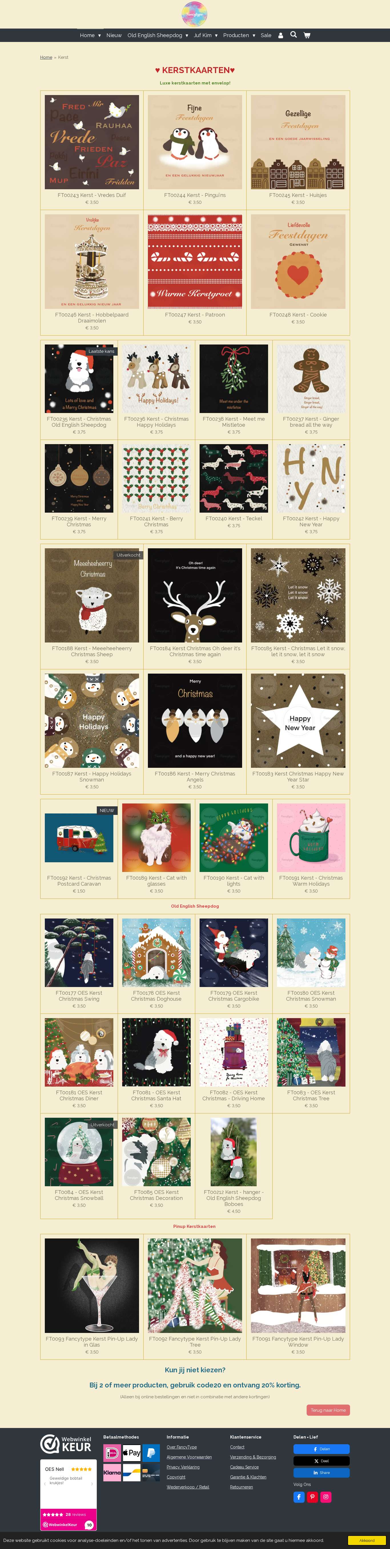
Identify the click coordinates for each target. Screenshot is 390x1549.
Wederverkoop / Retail (188, 1487)
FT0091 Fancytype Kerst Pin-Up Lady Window (298, 1342)
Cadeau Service (244, 1467)
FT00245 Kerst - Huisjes (298, 195)
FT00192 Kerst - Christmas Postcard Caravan (79, 881)
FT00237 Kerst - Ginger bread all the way (311, 422)
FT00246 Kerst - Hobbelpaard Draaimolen (91, 318)
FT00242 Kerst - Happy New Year (311, 521)
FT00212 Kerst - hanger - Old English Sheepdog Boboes (234, 1198)
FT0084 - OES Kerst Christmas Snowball (79, 1195)
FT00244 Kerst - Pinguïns (195, 195)
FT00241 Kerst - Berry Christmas (156, 521)
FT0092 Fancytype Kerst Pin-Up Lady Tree (195, 1342)
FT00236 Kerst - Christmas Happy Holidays (156, 422)
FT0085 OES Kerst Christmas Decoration (156, 1195)
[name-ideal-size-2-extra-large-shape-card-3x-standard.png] (112, 1453)
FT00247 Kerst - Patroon (195, 315)
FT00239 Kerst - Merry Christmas (79, 521)
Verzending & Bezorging (253, 1457)
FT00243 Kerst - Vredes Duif (92, 195)
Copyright (176, 1477)
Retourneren (241, 1487)
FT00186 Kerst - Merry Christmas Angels (195, 777)
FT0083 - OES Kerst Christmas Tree (311, 1095)
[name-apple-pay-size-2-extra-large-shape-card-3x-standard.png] (131, 1453)
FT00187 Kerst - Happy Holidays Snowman (91, 777)
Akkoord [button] (367, 1540)
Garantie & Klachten (248, 1477)
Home (46, 57)
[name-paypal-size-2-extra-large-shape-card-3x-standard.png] (151, 1453)
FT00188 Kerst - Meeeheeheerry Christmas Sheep (92, 651)
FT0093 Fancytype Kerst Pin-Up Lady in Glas (92, 1342)
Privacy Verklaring (183, 1467)
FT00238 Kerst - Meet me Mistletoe (234, 422)
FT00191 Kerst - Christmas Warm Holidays (311, 881)
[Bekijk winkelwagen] (306, 35)
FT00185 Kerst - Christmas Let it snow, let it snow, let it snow (298, 651)
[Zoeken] (293, 34)
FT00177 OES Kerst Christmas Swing (79, 996)
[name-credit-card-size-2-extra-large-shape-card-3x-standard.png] (151, 1472)
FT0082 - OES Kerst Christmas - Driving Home (233, 1095)
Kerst (63, 57)
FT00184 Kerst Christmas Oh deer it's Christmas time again (195, 651)
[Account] (280, 35)
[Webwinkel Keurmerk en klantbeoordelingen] (65, 1452)
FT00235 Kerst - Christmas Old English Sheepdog (79, 422)
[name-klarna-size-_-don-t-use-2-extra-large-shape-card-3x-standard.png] (112, 1472)
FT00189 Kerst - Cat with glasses (156, 881)
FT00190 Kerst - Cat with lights (234, 881)
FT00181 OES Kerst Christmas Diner (79, 1095)
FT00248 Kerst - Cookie (298, 315)
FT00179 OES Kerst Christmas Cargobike (233, 996)
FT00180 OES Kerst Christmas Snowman (311, 996)
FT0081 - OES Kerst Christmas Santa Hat (156, 1095)
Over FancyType (182, 1447)
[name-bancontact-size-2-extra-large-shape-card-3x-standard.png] (131, 1472)
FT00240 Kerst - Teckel (234, 518)
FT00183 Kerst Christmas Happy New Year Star (298, 777)
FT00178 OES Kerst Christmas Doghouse (156, 996)
